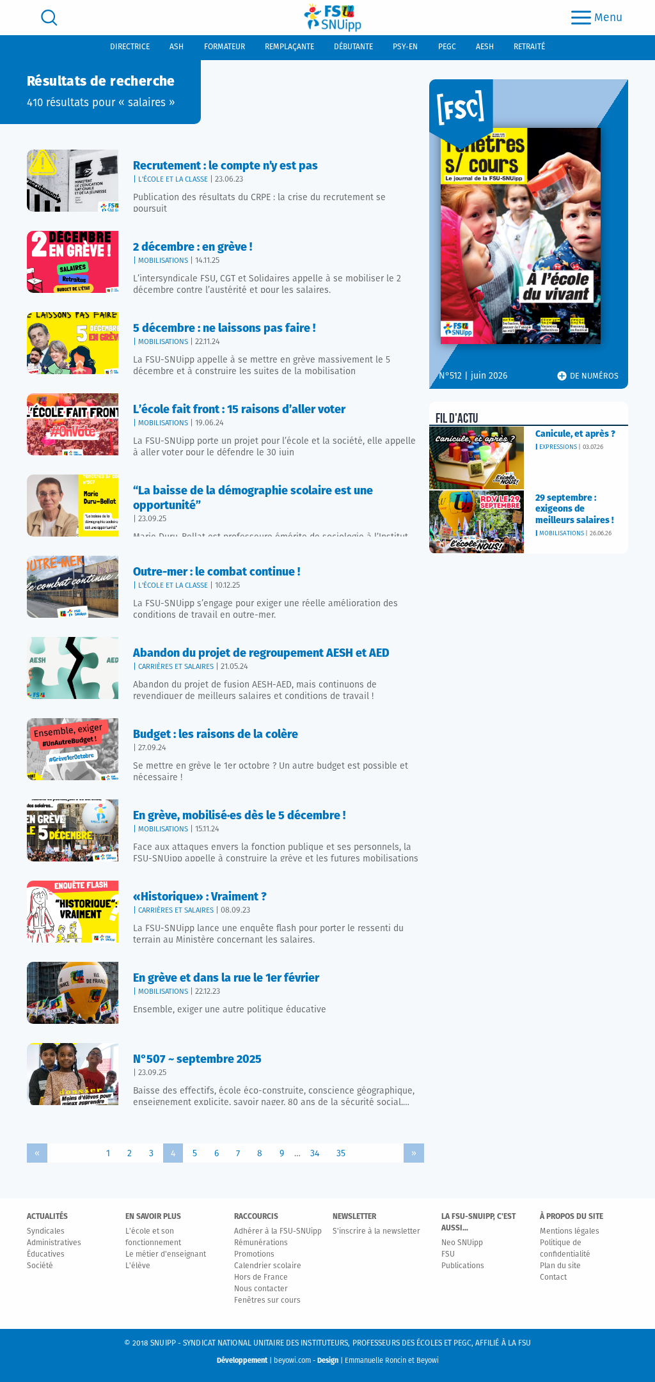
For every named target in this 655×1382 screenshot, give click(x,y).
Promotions (254, 1255)
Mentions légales (569, 1232)
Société (40, 1266)
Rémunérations (261, 1243)
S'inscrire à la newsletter (376, 1232)
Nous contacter (261, 1289)
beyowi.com (292, 1360)
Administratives (54, 1243)
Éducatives (46, 1255)
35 (340, 1153)
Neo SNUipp (462, 1243)
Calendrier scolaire (267, 1266)
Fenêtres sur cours (267, 1301)
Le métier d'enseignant (165, 1255)
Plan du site (560, 1266)
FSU (448, 1255)
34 (314, 1153)
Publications (462, 1266)
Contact (553, 1278)
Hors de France (261, 1278)
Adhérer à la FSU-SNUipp (278, 1232)
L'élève (137, 1266)
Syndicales (46, 1232)
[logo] (332, 17)
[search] (49, 17)
